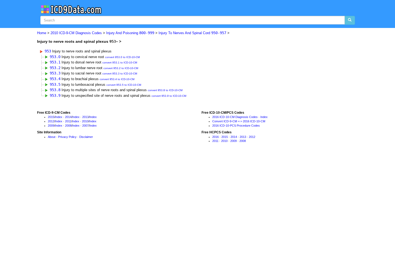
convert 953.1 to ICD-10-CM (119, 62)
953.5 (55, 84)
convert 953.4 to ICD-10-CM (117, 79)
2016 (215, 136)
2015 (51, 117)
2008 (68, 125)
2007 (85, 125)
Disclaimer (86, 136)
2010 (85, 121)
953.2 (55, 68)
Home (41, 33)
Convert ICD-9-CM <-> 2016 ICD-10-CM (238, 121)
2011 (68, 121)
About (51, 136)
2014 (68, 117)
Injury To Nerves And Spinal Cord (192, 33)
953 (48, 51)
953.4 (55, 79)
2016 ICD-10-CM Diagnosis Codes (235, 117)
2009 (51, 125)
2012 (51, 121)
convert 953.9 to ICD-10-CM (169, 95)
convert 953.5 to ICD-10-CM (123, 84)
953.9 (55, 95)
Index (58, 117)
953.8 (55, 90)
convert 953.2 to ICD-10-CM (120, 68)
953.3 (55, 73)
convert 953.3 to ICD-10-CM (119, 73)
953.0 (55, 57)
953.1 (55, 62)
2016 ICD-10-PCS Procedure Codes (236, 125)
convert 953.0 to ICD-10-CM (122, 57)
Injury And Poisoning (130, 33)
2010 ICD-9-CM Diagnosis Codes (76, 33)
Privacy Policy (67, 136)
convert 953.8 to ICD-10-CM (165, 90)
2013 (85, 117)
